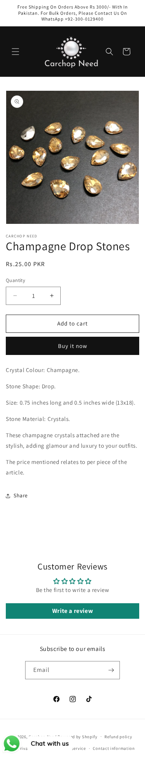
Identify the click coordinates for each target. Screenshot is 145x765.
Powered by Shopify (77, 736)
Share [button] (21, 495)
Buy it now (72, 346)
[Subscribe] (110, 670)
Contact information (114, 748)
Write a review (72, 611)
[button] (15, 51)
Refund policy (118, 736)
